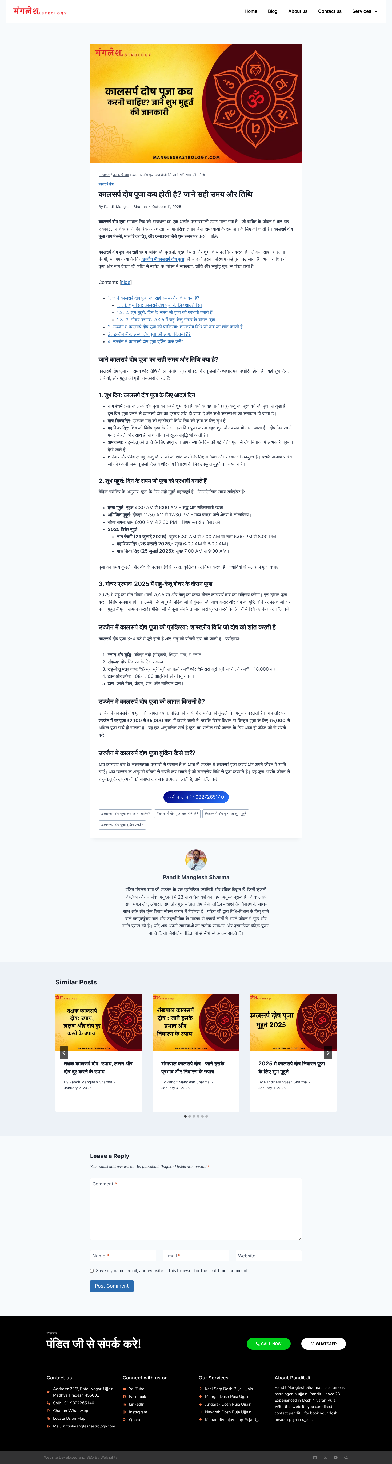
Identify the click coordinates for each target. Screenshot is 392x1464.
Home (251, 11)
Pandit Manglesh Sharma (125, 206)
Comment (105, 1183)
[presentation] (98, 1022)
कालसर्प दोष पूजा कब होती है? (177, 813)
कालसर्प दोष (106, 184)
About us (297, 11)
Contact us (330, 11)
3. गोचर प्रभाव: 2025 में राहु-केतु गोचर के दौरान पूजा (166, 319)
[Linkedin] (315, 1457)
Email (173, 1255)
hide (125, 282)
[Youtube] (336, 1457)
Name (101, 1255)
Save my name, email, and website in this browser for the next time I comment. (172, 1270)
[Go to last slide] (64, 1052)
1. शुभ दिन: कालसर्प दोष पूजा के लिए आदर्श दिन (159, 305)
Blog (273, 11)
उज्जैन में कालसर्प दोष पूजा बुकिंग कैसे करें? (145, 341)
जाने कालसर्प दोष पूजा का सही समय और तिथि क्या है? (153, 298)
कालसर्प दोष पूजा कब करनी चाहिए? (125, 813)
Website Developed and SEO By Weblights (80, 1457)
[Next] (328, 1052)
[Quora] (346, 1457)
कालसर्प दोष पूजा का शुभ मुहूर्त (225, 813)
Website (246, 1255)
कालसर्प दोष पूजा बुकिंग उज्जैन (122, 825)
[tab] (185, 1116)
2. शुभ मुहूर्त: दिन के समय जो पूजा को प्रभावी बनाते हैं (164, 312)
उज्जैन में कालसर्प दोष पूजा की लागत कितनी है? (149, 334)
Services (361, 11)
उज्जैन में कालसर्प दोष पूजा (162, 259)
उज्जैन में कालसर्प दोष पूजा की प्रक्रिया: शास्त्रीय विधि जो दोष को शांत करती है (175, 326)
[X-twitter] (325, 1457)
